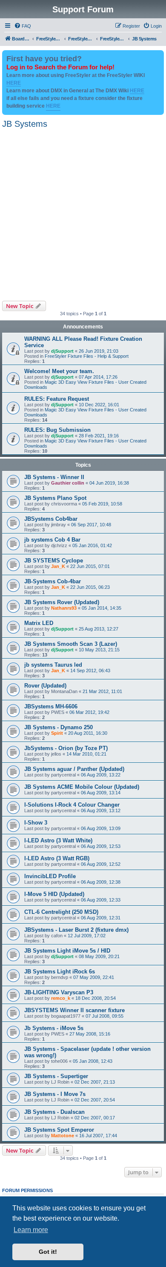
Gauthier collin (67, 482)
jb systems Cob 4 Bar (52, 539)
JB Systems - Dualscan (54, 1112)
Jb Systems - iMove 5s (53, 1028)
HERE (13, 83)
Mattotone (62, 1135)
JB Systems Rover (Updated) (61, 602)
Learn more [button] (31, 1229)
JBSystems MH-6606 (50, 706)
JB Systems (24, 123)
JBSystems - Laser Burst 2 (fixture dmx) (76, 930)
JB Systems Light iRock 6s (59, 971)
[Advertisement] (83, 214)
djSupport (62, 351)
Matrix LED (38, 623)
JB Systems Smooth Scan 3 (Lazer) (70, 644)
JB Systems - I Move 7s (55, 1094)
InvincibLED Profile (50, 876)
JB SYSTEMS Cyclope (53, 560)
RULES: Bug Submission (57, 430)
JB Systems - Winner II (54, 477)
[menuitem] (22, 26)
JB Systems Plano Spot (55, 498)
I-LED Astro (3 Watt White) (58, 840)
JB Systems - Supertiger (56, 1076)
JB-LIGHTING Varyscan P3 (58, 992)
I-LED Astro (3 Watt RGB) (56, 858)
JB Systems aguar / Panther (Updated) (74, 769)
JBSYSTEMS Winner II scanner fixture (74, 1010)
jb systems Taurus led (53, 665)
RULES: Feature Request (56, 399)
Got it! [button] (48, 1251)
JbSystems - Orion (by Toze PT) (66, 748)
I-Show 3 (35, 822)
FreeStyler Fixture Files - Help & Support (87, 356)
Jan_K (58, 566)
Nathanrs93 (64, 608)
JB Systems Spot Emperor (59, 1130)
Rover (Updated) (45, 685)
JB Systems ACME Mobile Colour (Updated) (81, 787)
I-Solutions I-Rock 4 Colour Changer (72, 805)
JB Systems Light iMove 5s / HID (67, 950)
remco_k (60, 998)
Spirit (57, 733)
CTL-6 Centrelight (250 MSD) (61, 912)
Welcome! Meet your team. (59, 371)
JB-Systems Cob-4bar (52, 581)
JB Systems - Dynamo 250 (58, 727)
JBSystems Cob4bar (50, 519)
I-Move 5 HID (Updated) (54, 894)
